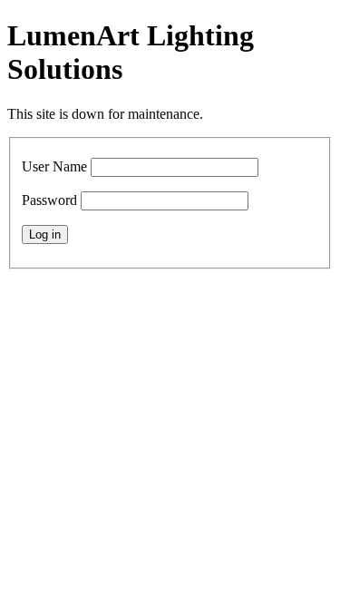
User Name (54, 166)
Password (49, 200)
